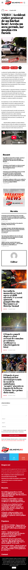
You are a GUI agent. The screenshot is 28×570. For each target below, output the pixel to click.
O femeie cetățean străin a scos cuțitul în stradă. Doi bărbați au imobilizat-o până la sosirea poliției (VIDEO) (14, 180)
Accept (14, 567)
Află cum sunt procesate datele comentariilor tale (12, 440)
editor (6, 10)
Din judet (5, 59)
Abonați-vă (23, 453)
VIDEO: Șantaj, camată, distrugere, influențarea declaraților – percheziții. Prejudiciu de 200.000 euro (12, 243)
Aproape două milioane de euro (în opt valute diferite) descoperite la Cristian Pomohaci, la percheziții (12, 237)
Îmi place (5, 453)
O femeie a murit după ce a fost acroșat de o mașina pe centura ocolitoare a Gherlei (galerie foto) (14, 166)
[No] (26, 563)
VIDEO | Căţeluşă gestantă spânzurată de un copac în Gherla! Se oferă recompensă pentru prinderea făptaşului (13, 534)
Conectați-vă (14, 453)
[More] (20, 67)
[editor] (3, 10)
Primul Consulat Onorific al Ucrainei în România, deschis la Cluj (12, 223)
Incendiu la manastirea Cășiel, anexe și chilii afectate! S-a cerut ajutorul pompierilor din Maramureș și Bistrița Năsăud (13, 159)
